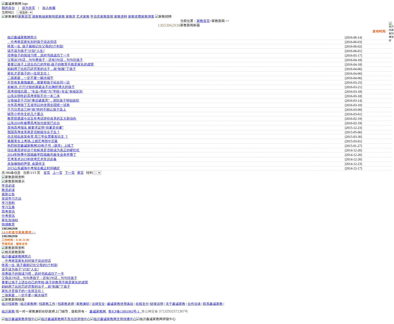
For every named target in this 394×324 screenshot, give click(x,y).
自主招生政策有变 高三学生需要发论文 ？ (37, 136)
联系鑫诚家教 (213, 304)
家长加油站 (10, 220)
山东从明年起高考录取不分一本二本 (33, 96)
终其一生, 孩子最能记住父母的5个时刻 (35, 46)
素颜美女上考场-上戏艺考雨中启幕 (32, 141)
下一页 (70, 172)
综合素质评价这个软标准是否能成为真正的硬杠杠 (43, 150)
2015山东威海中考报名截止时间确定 (33, 168)
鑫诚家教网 (98, 311)
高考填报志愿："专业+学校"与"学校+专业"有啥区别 (44, 91)
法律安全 (98, 304)
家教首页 (203, 21)
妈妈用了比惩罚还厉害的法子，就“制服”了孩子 (41, 69)
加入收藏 (48, 8)
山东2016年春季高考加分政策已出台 (33, 123)
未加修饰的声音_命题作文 (26, 163)
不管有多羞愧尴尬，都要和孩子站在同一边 (38, 82)
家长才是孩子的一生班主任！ (28, 73)
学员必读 (8, 185)
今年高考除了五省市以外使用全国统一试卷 (38, 105)
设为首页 (28, 8)
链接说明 (156, 304)
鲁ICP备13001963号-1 (125, 311)
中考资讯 (8, 216)
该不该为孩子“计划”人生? (26, 51)
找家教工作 (47, 304)
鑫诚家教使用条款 (120, 304)
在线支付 (142, 304)
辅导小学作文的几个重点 (25, 114)
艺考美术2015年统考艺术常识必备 (32, 159)
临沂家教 (8, 311)
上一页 (57, 172)
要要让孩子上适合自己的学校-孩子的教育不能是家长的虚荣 (50, 64)
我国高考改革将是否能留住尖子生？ (33, 132)
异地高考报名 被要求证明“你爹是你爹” (35, 127)
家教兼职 (82, 304)
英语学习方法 (11, 198)
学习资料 (8, 203)
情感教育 (8, 224)
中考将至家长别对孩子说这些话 (32, 42)
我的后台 (8, 8)
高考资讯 (8, 211)
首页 (47, 172)
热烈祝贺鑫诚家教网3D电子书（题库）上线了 (40, 145)
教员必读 (8, 190)
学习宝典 (8, 207)
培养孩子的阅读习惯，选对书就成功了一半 (38, 55)
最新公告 (8, 194)
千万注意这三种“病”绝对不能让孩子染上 (36, 109)
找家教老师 (66, 304)
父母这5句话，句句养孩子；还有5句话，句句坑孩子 (45, 60)
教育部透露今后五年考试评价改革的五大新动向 (41, 118)
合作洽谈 (194, 304)
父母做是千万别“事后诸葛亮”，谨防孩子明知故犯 (43, 100)
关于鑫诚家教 (175, 304)
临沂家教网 (28, 304)
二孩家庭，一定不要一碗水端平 (30, 78)
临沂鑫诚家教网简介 (22, 37)
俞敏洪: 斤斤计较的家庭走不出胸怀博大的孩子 (41, 87)
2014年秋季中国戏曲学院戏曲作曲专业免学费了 (41, 154)
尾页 (80, 172)
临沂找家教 (10, 304)
